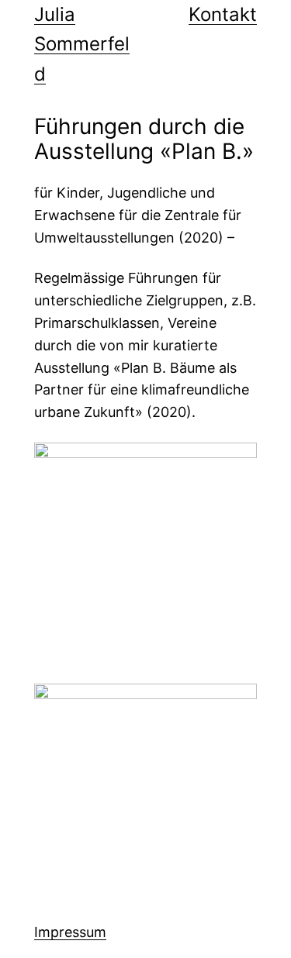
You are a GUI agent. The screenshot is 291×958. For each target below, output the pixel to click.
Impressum (70, 932)
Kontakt (223, 14)
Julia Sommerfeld (82, 44)
